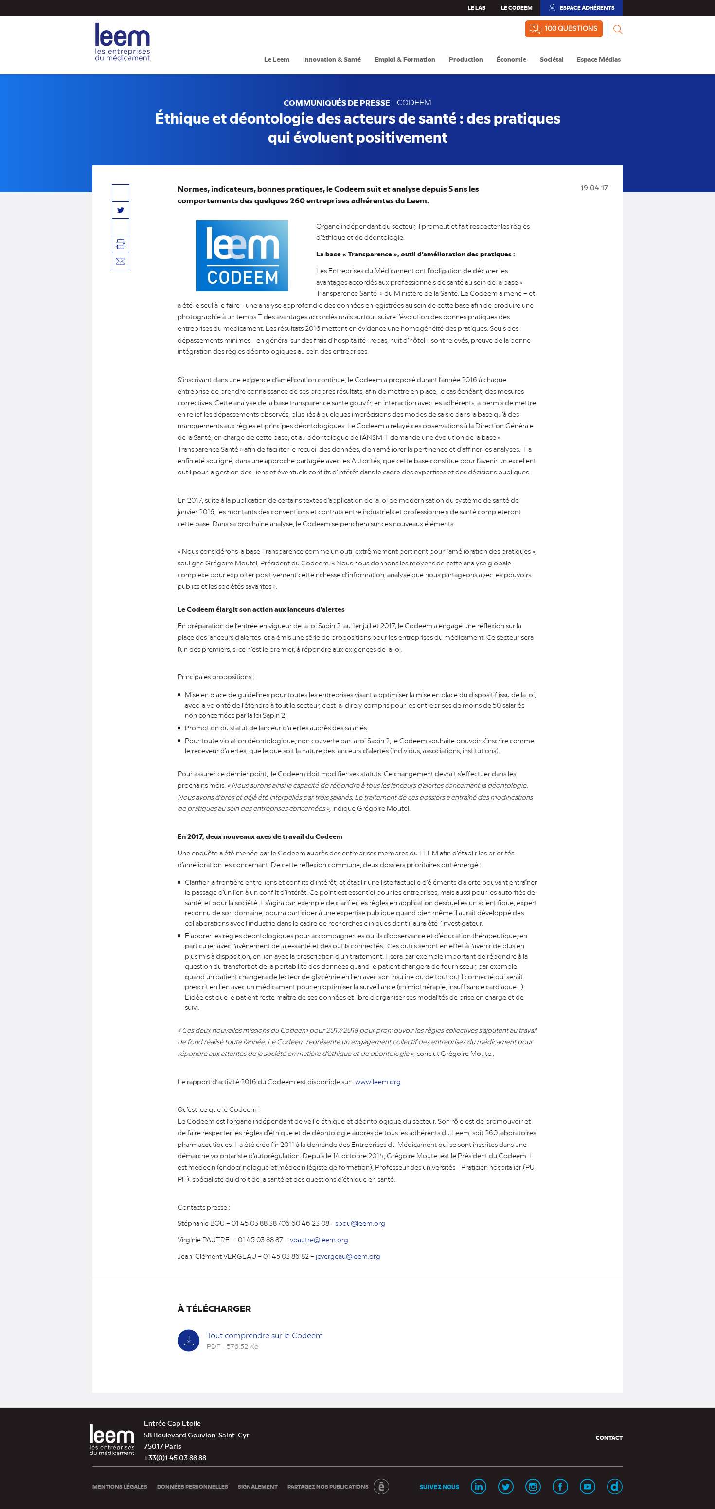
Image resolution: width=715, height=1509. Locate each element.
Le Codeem (517, 7)
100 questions (571, 27)
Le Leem (276, 59)
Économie (511, 59)
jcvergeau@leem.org (348, 1256)
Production (466, 59)
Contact (609, 1437)
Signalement (258, 1486)
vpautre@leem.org (319, 1239)
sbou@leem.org (360, 1222)
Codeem (414, 102)
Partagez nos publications (328, 1486)
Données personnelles (192, 1486)
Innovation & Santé (332, 59)
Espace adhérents (581, 10)
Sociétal (551, 59)
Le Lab (476, 7)
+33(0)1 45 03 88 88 (175, 1457)
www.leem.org (377, 1081)
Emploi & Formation (405, 59)
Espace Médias (599, 59)
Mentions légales (119, 1486)
